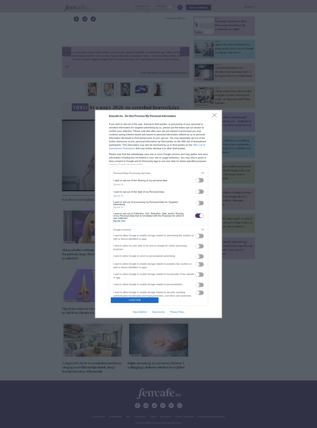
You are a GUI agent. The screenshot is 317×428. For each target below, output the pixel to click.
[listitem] (158, 173)
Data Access (158, 312)
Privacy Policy (177, 312)
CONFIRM (135, 300)
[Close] (215, 116)
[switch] (199, 180)
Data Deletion (140, 312)
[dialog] (158, 214)
